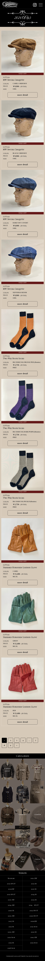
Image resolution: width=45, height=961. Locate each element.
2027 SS (11, 921)
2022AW (11, 889)
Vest (7, 792)
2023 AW (11, 900)
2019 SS (11, 943)
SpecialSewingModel (37, 769)
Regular (11, 878)
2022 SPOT (11, 884)
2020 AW (11, 932)
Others (37, 859)
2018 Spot (11, 948)
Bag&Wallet (7, 837)
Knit (7, 814)
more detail (22, 95)
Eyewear (22, 837)
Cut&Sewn (22, 814)
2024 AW (11, 905)
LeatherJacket (7, 769)
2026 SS (11, 910)
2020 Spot (11, 937)
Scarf (7, 859)
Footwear (37, 837)
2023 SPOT (11, 894)
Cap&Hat (37, 814)
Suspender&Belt (22, 859)
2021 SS (11, 927)
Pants (37, 792)
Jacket (22, 770)
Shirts (22, 792)
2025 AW (11, 916)
